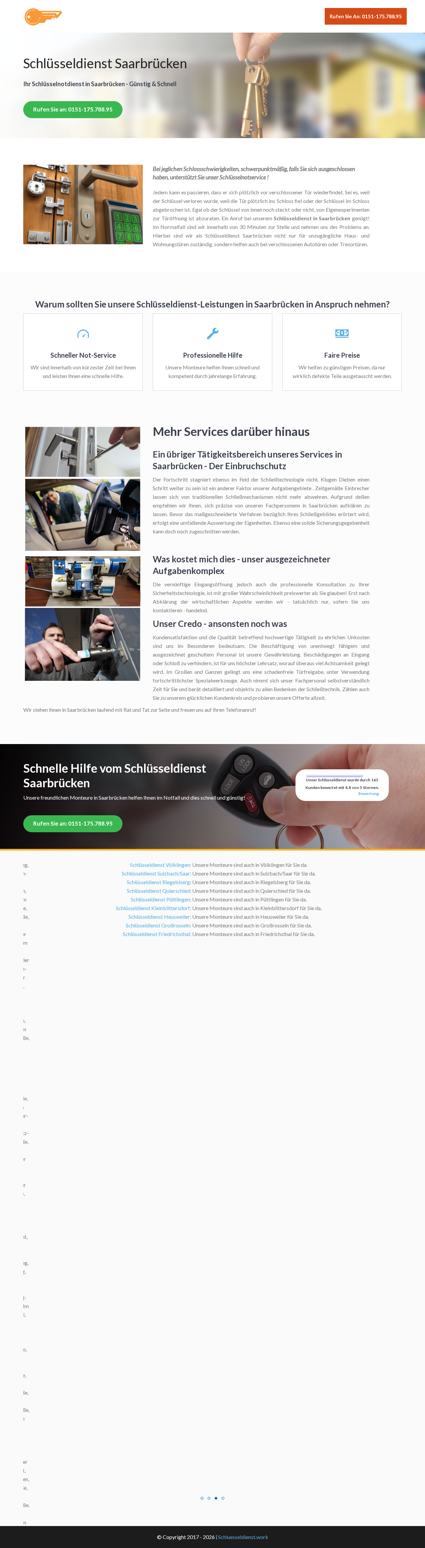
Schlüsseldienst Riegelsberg (152, 882)
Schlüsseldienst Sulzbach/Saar (150, 873)
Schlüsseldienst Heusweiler (153, 916)
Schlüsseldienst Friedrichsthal (150, 934)
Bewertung (368, 793)
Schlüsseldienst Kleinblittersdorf (147, 908)
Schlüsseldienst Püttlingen (154, 899)
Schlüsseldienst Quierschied (152, 890)
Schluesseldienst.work (243, 1537)
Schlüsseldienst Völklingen (154, 865)
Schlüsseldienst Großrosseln (152, 925)
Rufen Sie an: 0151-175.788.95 (366, 16)
